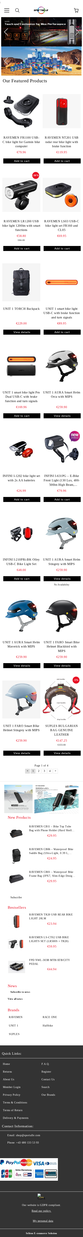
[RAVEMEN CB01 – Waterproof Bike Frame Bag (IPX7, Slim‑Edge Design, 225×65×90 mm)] (16, 879)
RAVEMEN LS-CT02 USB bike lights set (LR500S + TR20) (49, 939)
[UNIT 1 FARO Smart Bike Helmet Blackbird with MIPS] (62, 615)
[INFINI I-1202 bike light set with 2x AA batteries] (21, 449)
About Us (8, 1079)
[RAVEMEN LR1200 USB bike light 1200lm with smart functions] (21, 194)
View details (22, 332)
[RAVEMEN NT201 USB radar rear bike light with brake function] (62, 111)
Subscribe (16, 897)
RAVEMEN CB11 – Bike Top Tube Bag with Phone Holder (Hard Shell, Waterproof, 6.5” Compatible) (51, 828)
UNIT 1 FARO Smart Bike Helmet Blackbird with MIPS (62, 647)
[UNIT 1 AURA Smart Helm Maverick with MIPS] (21, 615)
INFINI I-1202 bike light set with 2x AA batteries (21, 478)
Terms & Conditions (15, 1102)
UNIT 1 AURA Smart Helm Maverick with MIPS (21, 644)
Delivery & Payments (16, 1118)
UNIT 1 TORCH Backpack (21, 308)
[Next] (75, 31)
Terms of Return (12, 1110)
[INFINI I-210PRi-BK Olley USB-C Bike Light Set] (21, 533)
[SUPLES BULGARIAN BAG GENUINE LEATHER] (62, 699)
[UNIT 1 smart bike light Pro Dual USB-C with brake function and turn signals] (21, 366)
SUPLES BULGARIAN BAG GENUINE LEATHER (61, 730)
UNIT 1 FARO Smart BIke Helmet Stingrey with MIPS (21, 728)
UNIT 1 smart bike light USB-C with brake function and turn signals (61, 313)
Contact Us (48, 1079)
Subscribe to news (20, 992)
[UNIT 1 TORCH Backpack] (21, 282)
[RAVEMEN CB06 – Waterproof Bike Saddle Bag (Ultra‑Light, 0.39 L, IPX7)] (16, 856)
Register (46, 1071)
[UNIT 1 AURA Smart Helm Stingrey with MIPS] (62, 533)
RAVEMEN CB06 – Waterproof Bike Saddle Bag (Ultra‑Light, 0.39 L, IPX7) (51, 851)
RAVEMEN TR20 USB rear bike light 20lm (51, 916)
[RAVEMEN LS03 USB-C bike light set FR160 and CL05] (62, 194)
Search (45, 1087)
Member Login (12, 1087)
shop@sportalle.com (28, 1135)
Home (6, 1064)
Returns (7, 1071)
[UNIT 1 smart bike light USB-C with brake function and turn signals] (62, 282)
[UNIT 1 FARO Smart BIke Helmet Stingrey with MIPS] (21, 699)
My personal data (43, 1220)
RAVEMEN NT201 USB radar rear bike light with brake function (62, 142)
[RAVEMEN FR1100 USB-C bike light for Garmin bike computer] (21, 111)
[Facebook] (7, 1150)
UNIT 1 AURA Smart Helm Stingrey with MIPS (61, 562)
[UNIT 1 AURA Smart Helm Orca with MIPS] (62, 366)
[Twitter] (15, 1150)
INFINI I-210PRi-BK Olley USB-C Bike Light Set (21, 562)
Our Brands (48, 1094)
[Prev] (7, 31)
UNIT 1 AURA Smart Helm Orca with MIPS (61, 394)
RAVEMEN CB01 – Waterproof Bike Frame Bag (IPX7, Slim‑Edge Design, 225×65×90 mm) (52, 874)
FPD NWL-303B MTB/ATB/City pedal (49, 962)
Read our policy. (41, 1210)
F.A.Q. (46, 1064)
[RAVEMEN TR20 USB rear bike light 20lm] (16, 921)
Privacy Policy (11, 1094)
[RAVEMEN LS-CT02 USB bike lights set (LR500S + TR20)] (16, 944)
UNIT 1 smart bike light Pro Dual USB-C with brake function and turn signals (21, 397)
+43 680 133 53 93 (27, 1142)
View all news (15, 999)
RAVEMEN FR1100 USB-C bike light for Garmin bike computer (21, 142)
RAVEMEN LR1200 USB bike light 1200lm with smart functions (21, 226)
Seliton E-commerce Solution (41, 1233)
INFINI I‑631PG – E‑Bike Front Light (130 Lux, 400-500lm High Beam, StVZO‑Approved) (62, 480)
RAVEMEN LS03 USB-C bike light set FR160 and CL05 (61, 226)
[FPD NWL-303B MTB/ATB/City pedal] (16, 967)
